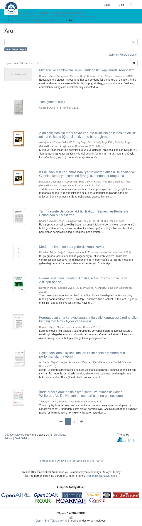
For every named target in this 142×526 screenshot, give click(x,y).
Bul (133, 42)
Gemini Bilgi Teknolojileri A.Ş (52, 520)
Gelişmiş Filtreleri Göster (123, 54)
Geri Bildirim (22, 438)
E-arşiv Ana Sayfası (22, 12)
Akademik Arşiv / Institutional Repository (62, 12)
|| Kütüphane (46, 460)
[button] (108, 4)
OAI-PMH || (96, 460)
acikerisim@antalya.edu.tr (102, 475)
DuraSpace (60, 434)
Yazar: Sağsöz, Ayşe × (16, 49)
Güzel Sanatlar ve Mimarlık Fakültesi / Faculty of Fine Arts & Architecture (53, 16)
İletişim (8, 438)
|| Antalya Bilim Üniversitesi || (71, 460)
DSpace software (14, 434)
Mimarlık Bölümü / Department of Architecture (38, 20)
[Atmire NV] (127, 438)
